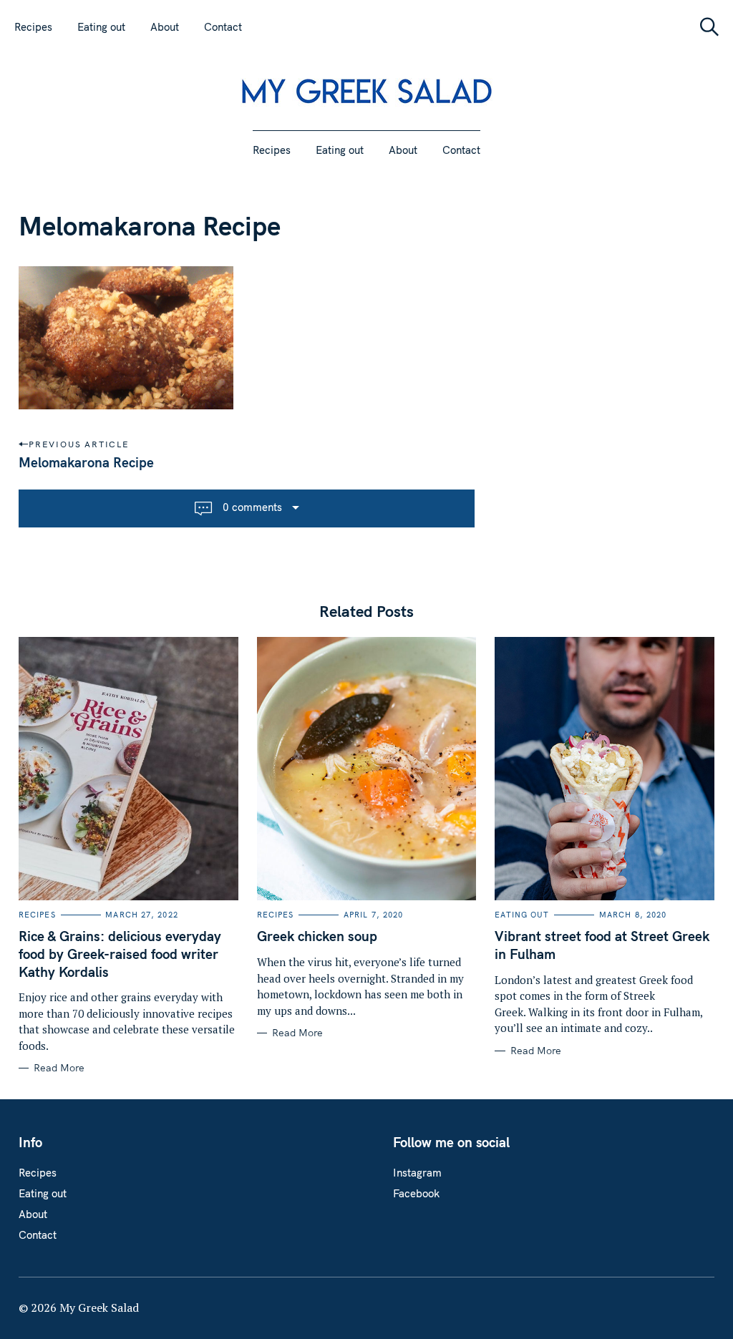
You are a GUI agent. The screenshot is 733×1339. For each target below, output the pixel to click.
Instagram (417, 1172)
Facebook (416, 1193)
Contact (223, 27)
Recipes (33, 27)
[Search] (704, 26)
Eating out (101, 27)
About (164, 27)
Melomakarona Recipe (86, 462)
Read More (59, 1068)
